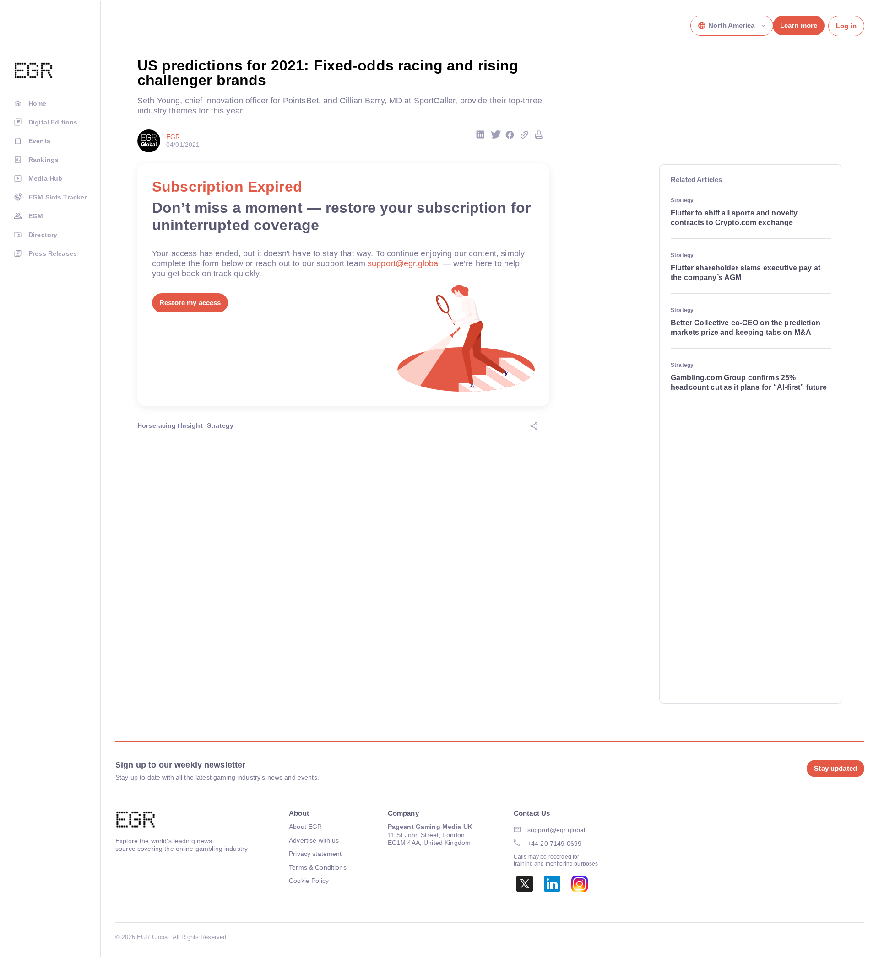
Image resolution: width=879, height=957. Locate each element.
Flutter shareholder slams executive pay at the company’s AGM (745, 272)
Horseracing (156, 425)
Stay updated (835, 768)
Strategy (220, 425)
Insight (191, 425)
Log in (846, 26)
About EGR (305, 826)
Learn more (798, 25)
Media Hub (45, 178)
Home (37, 103)
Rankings (43, 159)
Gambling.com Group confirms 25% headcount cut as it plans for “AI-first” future (749, 382)
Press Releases (52, 253)
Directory (42, 234)
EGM (35, 216)
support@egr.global (404, 263)
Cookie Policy (309, 880)
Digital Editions (52, 122)
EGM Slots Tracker (57, 197)
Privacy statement (315, 853)
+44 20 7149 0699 (554, 843)
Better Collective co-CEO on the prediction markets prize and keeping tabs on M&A (745, 327)
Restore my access (190, 302)
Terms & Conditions (318, 867)
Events (39, 141)
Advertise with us (314, 840)
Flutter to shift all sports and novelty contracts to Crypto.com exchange (734, 217)
